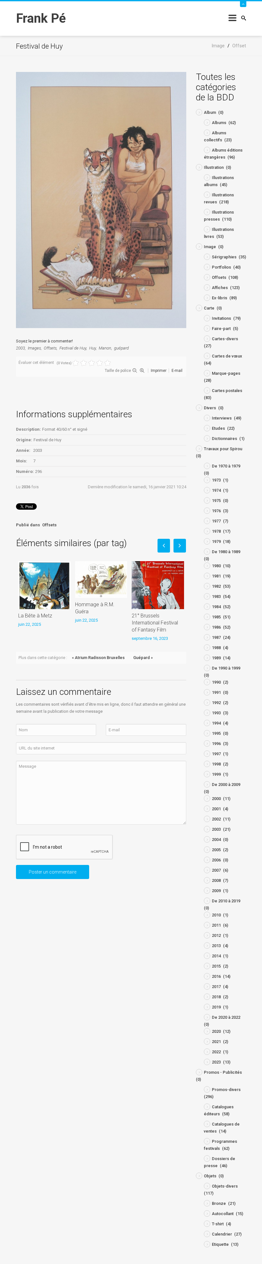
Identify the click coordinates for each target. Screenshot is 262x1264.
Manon (105, 348)
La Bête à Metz (35, 616)
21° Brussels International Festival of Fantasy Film (155, 623)
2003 (20, 348)
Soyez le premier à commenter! (44, 341)
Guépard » (143, 657)
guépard (121, 348)
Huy (92, 348)
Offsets (50, 348)
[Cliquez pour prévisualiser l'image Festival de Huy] (101, 199)
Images (34, 348)
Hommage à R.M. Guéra (94, 608)
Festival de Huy (72, 348)
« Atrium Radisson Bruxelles (98, 657)
